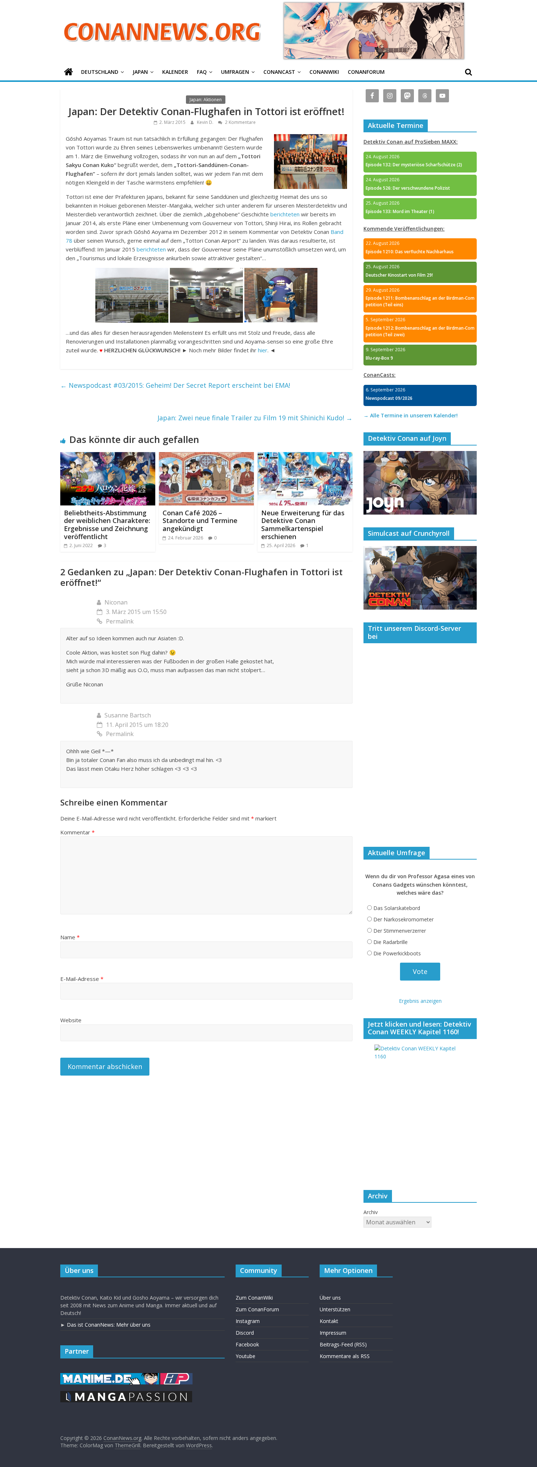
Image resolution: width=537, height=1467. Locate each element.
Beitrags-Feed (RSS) (343, 1344)
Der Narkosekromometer (403, 919)
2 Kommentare (240, 122)
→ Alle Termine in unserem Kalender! (410, 415)
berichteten (285, 214)
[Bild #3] (280, 272)
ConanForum (366, 71)
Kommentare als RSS (345, 1356)
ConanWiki (324, 71)
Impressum (333, 1332)
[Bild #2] (206, 272)
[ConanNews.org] (68, 72)
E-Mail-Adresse (81, 978)
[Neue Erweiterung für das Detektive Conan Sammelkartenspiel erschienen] (305, 456)
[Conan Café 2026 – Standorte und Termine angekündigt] (206, 456)
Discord (245, 1332)
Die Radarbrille (390, 942)
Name (70, 937)
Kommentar (77, 832)
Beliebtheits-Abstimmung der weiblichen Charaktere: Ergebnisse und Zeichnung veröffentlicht (107, 524)
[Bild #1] (131, 272)
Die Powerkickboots (397, 953)
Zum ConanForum (257, 1309)
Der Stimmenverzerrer (399, 930)
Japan (140, 71)
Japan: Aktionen (206, 99)
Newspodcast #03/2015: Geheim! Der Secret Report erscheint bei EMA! (175, 385)
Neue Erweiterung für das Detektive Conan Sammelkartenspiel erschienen (302, 524)
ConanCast (279, 71)
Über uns (330, 1297)
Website (70, 1020)
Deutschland (99, 71)
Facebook (247, 1344)
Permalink (120, 621)
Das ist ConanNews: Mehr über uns (109, 1324)
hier (262, 350)
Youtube (245, 1356)
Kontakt (329, 1321)
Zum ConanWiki (254, 1297)
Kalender (175, 71)
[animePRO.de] (176, 1376)
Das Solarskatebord (396, 908)
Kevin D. (205, 122)
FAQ (202, 71)
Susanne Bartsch (127, 715)
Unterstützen (335, 1309)
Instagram (248, 1321)
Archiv (370, 1212)
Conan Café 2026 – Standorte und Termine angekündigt (200, 520)
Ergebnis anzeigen (420, 1000)
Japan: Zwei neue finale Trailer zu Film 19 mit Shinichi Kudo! (255, 417)
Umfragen (235, 71)
